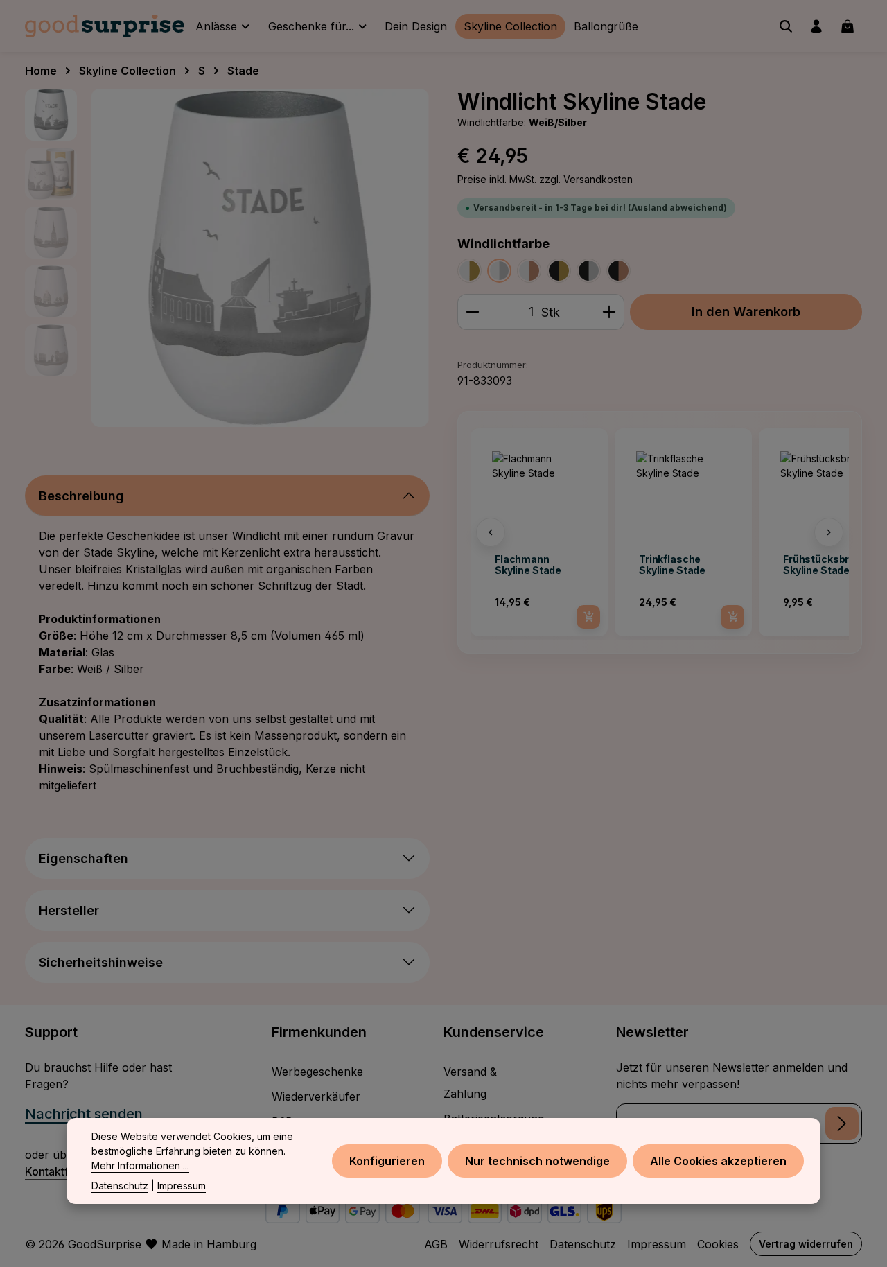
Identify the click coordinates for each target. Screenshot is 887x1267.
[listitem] (539, 532)
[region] (227, 258)
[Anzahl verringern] (472, 311)
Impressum (656, 1244)
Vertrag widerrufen (806, 1244)
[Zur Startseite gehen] (104, 26)
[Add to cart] (588, 617)
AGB (436, 1244)
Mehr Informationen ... (140, 1165)
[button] (490, 532)
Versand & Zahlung (470, 1083)
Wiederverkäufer (316, 1096)
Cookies (718, 1244)
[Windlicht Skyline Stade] (260, 258)
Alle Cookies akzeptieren (718, 1161)
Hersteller (69, 910)
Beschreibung (81, 496)
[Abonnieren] (842, 1123)
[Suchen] (786, 26)
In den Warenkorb (746, 311)
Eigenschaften (83, 858)
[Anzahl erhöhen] (609, 311)
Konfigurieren (387, 1161)
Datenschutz (583, 1244)
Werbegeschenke (317, 1071)
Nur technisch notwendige (537, 1161)
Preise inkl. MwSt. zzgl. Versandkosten (545, 179)
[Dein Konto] (816, 26)
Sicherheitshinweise (101, 962)
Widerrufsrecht (498, 1244)
